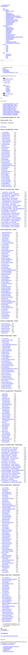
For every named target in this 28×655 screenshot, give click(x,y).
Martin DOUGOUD (6, 286)
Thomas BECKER (15, 195)
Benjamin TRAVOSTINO (8, 250)
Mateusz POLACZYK (7, 232)
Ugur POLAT (5, 313)
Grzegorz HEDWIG (6, 141)
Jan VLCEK (5, 216)
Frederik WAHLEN (6, 289)
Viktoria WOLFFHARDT (7, 583)
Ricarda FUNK (5, 341)
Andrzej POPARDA (15, 220)
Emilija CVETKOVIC (7, 388)
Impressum (8, 54)
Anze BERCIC (5, 132)
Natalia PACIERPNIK (7, 350)
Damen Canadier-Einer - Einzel (10, 108)
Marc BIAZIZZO (6, 153)
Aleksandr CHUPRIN (7, 208)
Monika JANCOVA (6, 328)
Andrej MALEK (5, 474)
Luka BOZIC (5, 192)
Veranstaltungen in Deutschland (13, 43)
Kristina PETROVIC (6, 386)
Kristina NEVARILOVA (7, 364)
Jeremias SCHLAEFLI (7, 283)
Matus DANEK (5, 225)
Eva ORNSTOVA (6, 361)
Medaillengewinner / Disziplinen (13, 16)
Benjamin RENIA (6, 233)
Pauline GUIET (5, 355)
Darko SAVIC (5, 298)
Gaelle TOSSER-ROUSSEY (8, 359)
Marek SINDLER (6, 198)
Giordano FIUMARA (15, 213)
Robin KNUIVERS (6, 295)
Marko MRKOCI (6, 291)
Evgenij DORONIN (6, 268)
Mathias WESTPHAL (7, 207)
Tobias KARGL (5, 247)
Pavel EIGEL (5, 253)
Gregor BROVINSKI (6, 273)
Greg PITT (13, 211)
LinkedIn (8, 89)
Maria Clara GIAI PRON (7, 340)
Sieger (7, 12)
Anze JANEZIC (13, 222)
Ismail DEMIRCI (6, 183)
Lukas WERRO (5, 282)
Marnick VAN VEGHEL (7, 297)
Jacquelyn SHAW (5, 331)
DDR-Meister (9, 30)
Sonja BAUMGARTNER (7, 383)
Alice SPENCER (5, 326)
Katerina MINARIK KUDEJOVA (9, 344)
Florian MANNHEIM (7, 163)
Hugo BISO (11, 196)
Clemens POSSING (6, 288)
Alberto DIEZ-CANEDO (7, 262)
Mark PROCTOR (6, 136)
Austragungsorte (9, 23)
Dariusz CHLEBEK (17, 201)
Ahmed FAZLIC (5, 316)
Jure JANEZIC (5, 222)
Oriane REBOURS (6, 323)
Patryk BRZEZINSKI (7, 201)
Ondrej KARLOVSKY (7, 193)
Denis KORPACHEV (7, 280)
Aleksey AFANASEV (7, 205)
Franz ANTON (5, 157)
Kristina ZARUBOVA (7, 382)
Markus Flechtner (14, 635)
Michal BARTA (5, 279)
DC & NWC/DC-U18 (11, 34)
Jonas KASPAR (14, 198)
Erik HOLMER (5, 533)
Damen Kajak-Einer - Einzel (9, 109)
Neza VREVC (5, 380)
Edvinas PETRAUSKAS (7, 307)
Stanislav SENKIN (17, 205)
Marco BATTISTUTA (7, 171)
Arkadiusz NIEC (5, 162)
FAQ (7, 56)
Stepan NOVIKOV (6, 160)
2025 (7, 46)
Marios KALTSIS (6, 265)
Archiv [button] (4, 44)
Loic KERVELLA (6, 480)
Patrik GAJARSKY (6, 139)
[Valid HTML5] (7, 649)
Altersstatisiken (9, 24)
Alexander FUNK (6, 135)
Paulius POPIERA (6, 306)
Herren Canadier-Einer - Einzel (10, 104)
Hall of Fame (9, 27)
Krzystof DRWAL (6, 220)
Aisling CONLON (6, 329)
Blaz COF (4, 145)
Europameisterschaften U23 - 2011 (10, 72)
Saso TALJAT (12, 192)
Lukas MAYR (5, 238)
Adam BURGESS (6, 150)
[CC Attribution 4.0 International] (3, 639)
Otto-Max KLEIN (13, 210)
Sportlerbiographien (10, 22)
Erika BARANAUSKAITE (8, 379)
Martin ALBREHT (6, 252)
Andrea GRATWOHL (7, 377)
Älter (7, 51)
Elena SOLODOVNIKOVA (8, 371)
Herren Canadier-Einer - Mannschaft (11, 111)
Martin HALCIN (5, 236)
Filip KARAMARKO (7, 271)
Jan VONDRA (5, 244)
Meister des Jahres (10, 11)
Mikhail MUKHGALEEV (8, 165)
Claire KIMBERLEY (6, 356)
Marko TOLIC (5, 431)
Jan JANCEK (5, 276)
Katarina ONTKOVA (6, 385)
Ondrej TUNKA (5, 246)
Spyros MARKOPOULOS (8, 563)
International (6, 69)
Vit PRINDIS (5, 256)
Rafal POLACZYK (6, 241)
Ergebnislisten (9, 13)
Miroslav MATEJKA (6, 217)
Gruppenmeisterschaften (11, 41)
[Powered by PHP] (7, 647)
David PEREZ (5, 159)
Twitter (7, 88)
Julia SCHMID (5, 358)
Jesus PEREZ (13, 204)
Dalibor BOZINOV (6, 294)
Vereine (7, 40)
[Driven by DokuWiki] (8, 651)
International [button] (6, 9)
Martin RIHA (5, 168)
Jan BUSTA (4, 169)
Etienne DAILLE (6, 255)
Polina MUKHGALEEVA (8, 370)
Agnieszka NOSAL (6, 376)
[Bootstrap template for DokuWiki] (11, 646)
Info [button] (4, 52)
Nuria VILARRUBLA (6, 325)
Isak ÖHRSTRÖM (6, 277)
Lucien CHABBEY (6, 180)
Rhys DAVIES (14, 199)
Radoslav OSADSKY (14, 225)
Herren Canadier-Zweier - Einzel (10, 106)
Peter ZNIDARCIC (6, 223)
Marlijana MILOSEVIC (7, 618)
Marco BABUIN (5, 147)
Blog (7, 57)
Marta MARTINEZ (6, 346)
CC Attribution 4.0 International (7, 644)
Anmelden (4, 629)
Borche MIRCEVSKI (7, 292)
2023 (7, 49)
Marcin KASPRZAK (16, 219)
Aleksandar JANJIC (6, 184)
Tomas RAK (5, 148)
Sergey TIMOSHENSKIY (18, 208)
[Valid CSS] (6, 650)
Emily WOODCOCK (7, 374)
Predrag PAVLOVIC (6, 300)
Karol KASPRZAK (6, 219)
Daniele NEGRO (6, 177)
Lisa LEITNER (5, 585)
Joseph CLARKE (6, 258)
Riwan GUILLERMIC (17, 482)
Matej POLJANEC (6, 274)
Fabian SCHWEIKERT (7, 259)
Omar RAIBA (5, 249)
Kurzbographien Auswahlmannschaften (14, 36)
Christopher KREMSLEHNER (9, 270)
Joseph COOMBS (6, 261)
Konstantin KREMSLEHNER (8, 301)
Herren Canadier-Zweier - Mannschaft (11, 112)
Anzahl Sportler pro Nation (12, 19)
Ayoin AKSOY (5, 318)
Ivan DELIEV (5, 309)
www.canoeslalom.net (5, 635)
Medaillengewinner (10, 35)
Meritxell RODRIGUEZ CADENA (10, 368)
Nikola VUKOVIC (6, 312)
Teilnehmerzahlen (10, 18)
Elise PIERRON (5, 367)
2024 (7, 48)
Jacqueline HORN (6, 347)
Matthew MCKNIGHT (7, 186)
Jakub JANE (16, 193)
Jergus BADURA (6, 138)
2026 (7, 45)
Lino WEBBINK (6, 175)
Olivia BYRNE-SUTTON (8, 365)
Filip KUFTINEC (6, 540)
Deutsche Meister (9, 29)
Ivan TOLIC (5, 429)
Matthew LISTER (6, 199)
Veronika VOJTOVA (6, 349)
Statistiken (8, 33)
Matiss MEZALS (6, 172)
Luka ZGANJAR (15, 223)
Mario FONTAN (5, 425)
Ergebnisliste (3, 126)
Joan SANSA (5, 428)
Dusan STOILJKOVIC (7, 303)
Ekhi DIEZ (4, 285)
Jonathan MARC (5, 166)
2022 (7, 50)
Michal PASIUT (5, 239)
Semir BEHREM (6, 315)
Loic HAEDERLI (6, 178)
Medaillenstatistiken (10, 14)
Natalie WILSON (6, 353)
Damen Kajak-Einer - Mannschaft (10, 114)
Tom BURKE (5, 304)
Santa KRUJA (5, 332)
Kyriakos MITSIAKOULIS (8, 560)
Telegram (8, 91)
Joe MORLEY (5, 267)
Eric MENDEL (5, 210)
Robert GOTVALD (12, 216)
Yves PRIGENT (13, 480)
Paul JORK (15, 207)
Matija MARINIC (6, 133)
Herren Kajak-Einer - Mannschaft (10, 113)
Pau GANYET (5, 264)
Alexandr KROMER (6, 214)
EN (4, 8)
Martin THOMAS (6, 144)
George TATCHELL (14, 202)
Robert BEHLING (6, 195)
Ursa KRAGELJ (5, 343)
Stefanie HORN (5, 352)
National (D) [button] (6, 25)
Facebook (8, 90)
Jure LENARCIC (6, 151)
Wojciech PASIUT (6, 156)
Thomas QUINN (5, 142)
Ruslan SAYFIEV (6, 154)
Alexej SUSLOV (15, 214)
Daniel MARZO (5, 204)
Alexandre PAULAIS (6, 482)
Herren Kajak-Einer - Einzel (9, 107)
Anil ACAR (4, 310)
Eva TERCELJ (5, 338)
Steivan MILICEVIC (6, 181)
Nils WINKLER (5, 235)
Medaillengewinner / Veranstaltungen (14, 17)
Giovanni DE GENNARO (8, 242)
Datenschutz (8, 55)
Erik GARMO (5, 174)
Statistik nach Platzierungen (12, 20)
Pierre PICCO (5, 196)
